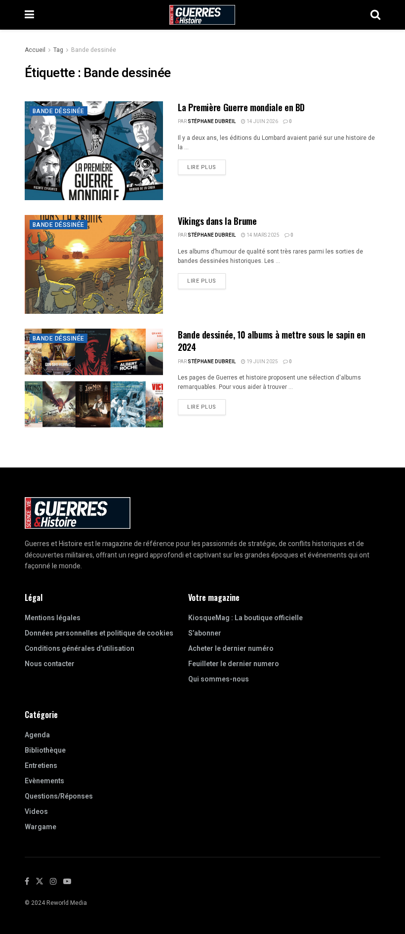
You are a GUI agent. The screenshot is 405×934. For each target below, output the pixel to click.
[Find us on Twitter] (39, 882)
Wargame (40, 827)
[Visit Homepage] (202, 15)
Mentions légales (53, 618)
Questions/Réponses (59, 796)
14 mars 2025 (262, 235)
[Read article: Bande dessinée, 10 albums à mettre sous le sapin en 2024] (94, 378)
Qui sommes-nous (218, 679)
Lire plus (206, 165)
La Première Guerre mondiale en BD (241, 107)
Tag (58, 49)
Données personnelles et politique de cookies (99, 633)
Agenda (37, 735)
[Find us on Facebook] (27, 882)
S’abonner (204, 633)
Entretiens (41, 766)
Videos (36, 812)
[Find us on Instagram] (53, 882)
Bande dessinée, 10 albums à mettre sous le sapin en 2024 (271, 340)
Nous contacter (50, 664)
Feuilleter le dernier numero (233, 664)
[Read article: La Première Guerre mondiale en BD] (94, 150)
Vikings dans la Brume (217, 220)
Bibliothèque (45, 750)
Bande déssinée (58, 111)
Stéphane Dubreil (212, 121)
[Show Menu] (29, 15)
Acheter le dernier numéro (231, 648)
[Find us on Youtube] (67, 882)
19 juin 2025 (261, 361)
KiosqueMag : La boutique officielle (245, 618)
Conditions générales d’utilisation (79, 648)
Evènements (44, 781)
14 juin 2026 (261, 121)
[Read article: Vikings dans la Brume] (94, 264)
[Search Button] (375, 15)
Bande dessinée (93, 49)
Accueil (35, 49)
